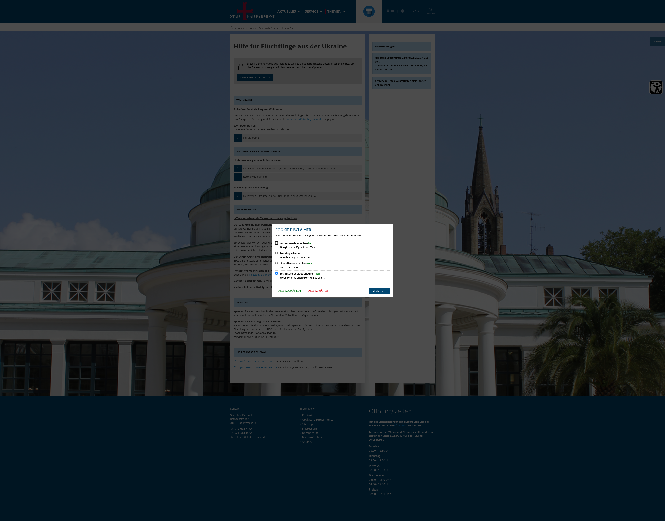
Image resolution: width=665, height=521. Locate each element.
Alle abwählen (318, 291)
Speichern (380, 291)
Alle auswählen (289, 291)
